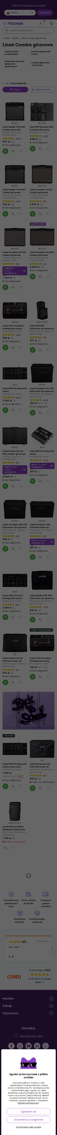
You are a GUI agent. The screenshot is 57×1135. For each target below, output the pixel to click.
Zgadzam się (28, 1112)
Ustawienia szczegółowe (28, 1120)
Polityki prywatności (28, 1103)
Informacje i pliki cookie (28, 1127)
